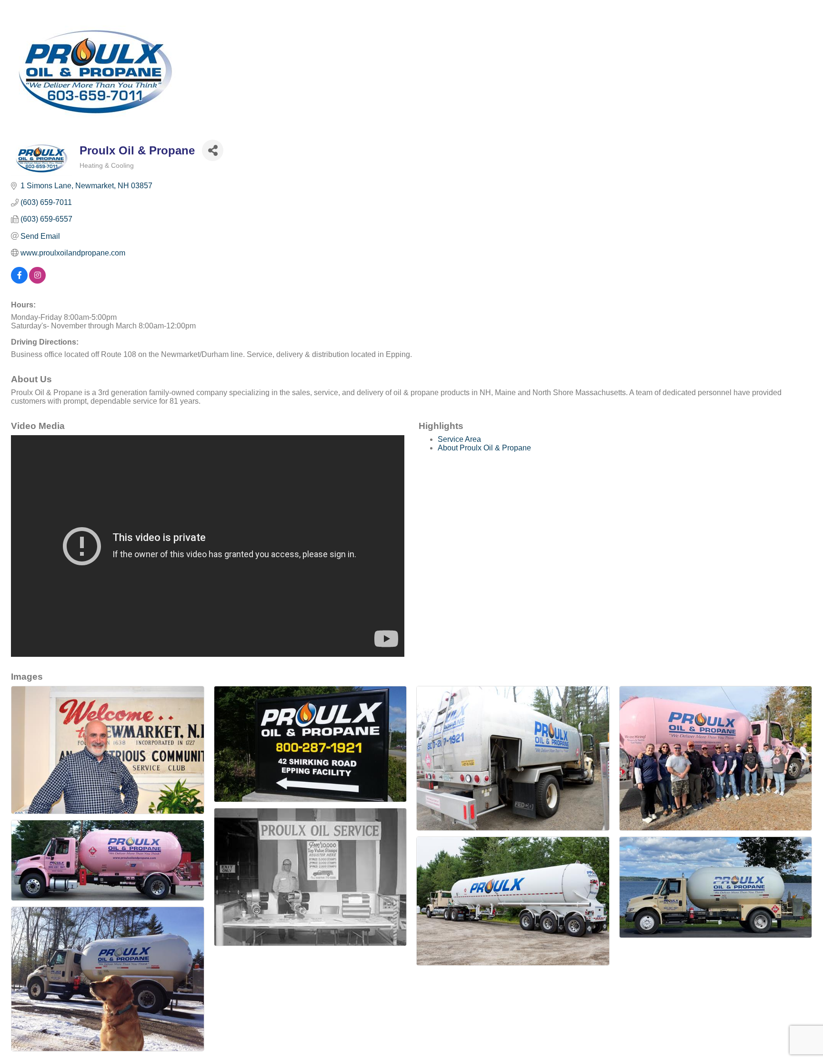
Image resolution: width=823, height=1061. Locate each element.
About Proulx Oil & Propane (484, 448)
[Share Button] (212, 150)
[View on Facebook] (19, 281)
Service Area (459, 439)
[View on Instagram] (37, 281)
